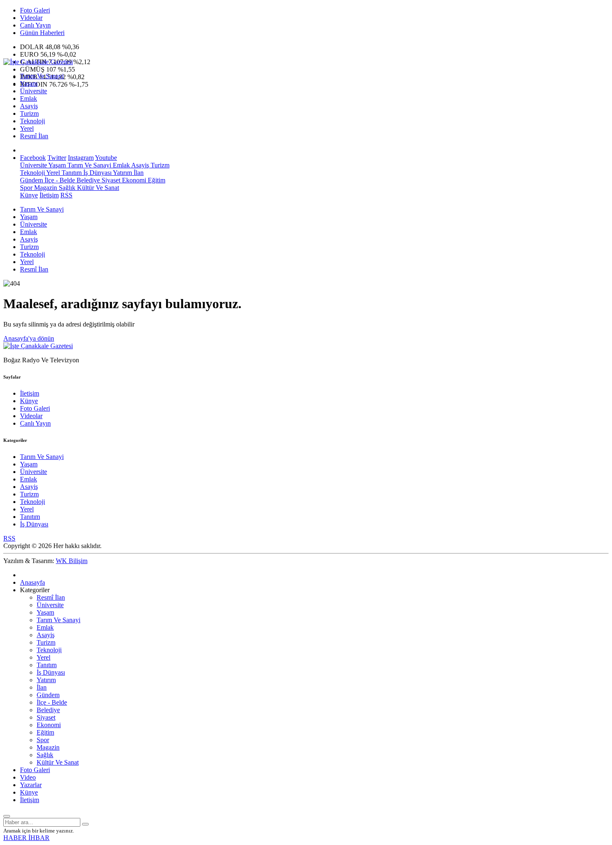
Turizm (29, 113)
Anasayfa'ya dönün (28, 338)
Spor (26, 187)
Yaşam (28, 83)
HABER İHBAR (26, 837)
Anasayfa (32, 582)
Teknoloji (32, 121)
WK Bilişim (71, 560)
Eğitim (155, 180)
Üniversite (33, 91)
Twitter (56, 157)
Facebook (33, 157)
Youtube (106, 157)
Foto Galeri (35, 10)
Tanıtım (71, 172)
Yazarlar (31, 784)
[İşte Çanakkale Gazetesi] (38, 61)
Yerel (27, 128)
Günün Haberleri (42, 32)
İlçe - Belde (59, 180)
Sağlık (66, 187)
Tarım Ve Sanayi (42, 76)
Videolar (31, 17)
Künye (29, 195)
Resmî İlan (34, 136)
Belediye (87, 180)
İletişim (49, 195)
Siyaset (110, 180)
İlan (138, 172)
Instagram (81, 157)
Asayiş (29, 106)
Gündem (31, 180)
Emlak (28, 98)
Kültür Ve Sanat (97, 187)
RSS (66, 195)
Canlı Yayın (35, 25)
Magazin (44, 187)
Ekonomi (133, 180)
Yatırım (122, 172)
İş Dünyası (97, 172)
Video (28, 777)
